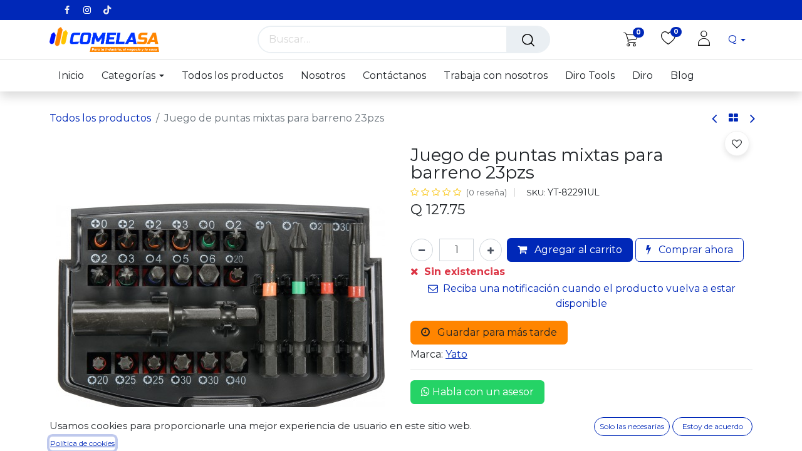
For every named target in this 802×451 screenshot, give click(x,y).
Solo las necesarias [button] (632, 426)
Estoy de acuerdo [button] (712, 426)
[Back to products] (733, 118)
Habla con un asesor (482, 392)
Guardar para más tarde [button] (496, 332)
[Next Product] (751, 118)
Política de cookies (82, 443)
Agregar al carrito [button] (577, 250)
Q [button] (733, 39)
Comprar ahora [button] (694, 250)
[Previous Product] (715, 118)
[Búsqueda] (528, 39)
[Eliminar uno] (421, 250)
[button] (736, 143)
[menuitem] (75, 75)
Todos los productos (100, 118)
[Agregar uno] (490, 250)
